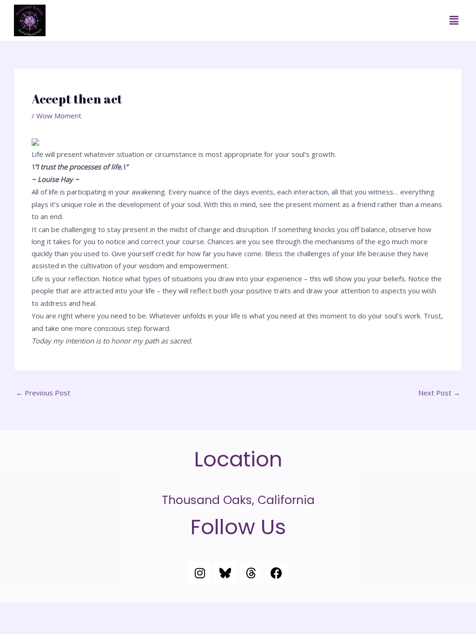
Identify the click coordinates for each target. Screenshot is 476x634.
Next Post (439, 392)
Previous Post (43, 392)
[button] (454, 20)
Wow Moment (58, 115)
